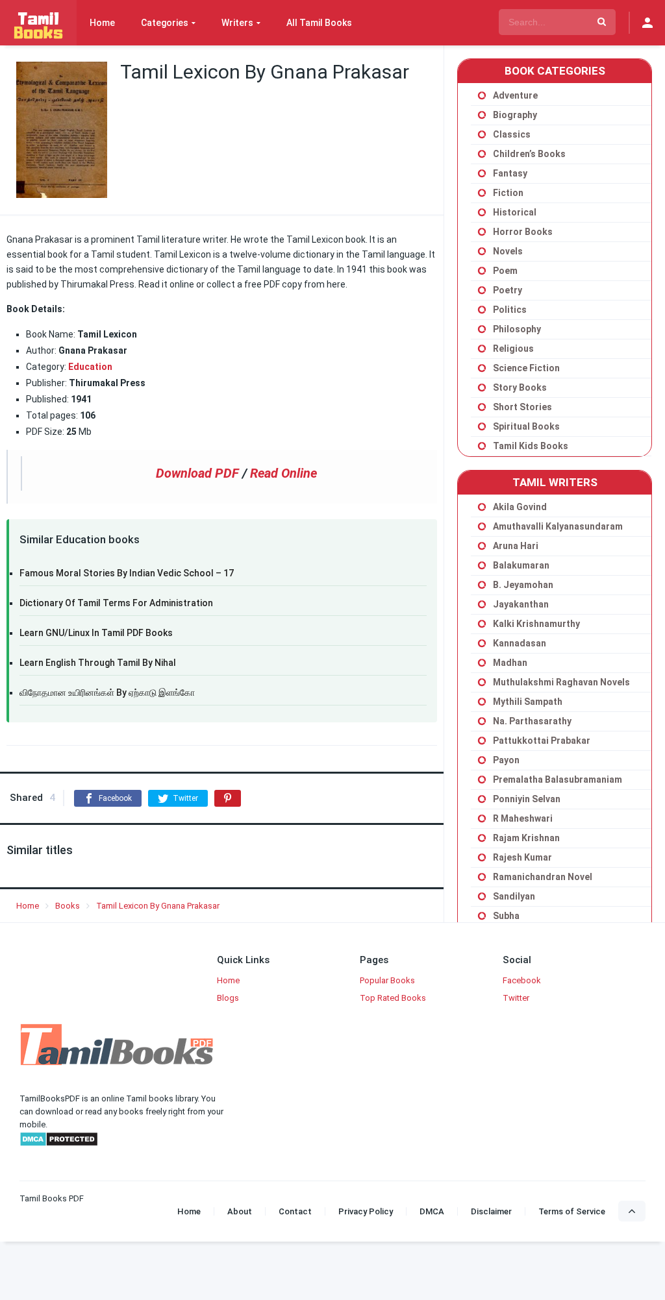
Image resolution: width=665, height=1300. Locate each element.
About (239, 1211)
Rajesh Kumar (522, 857)
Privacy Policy (365, 1211)
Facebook (522, 980)
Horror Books (523, 232)
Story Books (520, 387)
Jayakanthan (521, 604)
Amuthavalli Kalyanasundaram (558, 526)
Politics (510, 309)
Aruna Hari (515, 546)
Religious (513, 348)
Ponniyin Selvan (526, 799)
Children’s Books (529, 154)
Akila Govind (520, 507)
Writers (237, 23)
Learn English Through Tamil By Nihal (97, 662)
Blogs (228, 998)
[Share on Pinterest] (227, 798)
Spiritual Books (526, 426)
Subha (506, 916)
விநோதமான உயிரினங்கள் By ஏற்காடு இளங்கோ (107, 692)
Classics (512, 134)
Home (102, 23)
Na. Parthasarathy (532, 721)
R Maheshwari (523, 818)
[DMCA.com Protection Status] (58, 1144)
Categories (164, 23)
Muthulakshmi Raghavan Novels (561, 682)
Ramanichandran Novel (542, 877)
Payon (506, 760)
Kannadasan (519, 643)
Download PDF (197, 473)
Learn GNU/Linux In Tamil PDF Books (96, 633)
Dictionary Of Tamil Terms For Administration (116, 603)
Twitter (516, 998)
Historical (514, 212)
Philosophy (517, 329)
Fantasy (510, 173)
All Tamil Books (319, 23)
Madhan (510, 662)
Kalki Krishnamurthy (536, 624)
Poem (505, 270)
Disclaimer (491, 1211)
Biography (515, 115)
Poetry (507, 290)
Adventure (515, 95)
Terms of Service (571, 1211)
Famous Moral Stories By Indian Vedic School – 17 (126, 573)
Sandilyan (514, 896)
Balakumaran (521, 565)
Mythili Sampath (527, 701)
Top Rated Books (393, 998)
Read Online (283, 473)
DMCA (432, 1211)
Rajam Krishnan (526, 838)
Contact (295, 1211)
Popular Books (387, 980)
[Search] (602, 22)
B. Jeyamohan (523, 585)
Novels (508, 251)
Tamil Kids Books (530, 446)
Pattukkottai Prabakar (541, 740)
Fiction (508, 193)
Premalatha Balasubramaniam (557, 779)
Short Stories (522, 407)
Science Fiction (526, 368)
